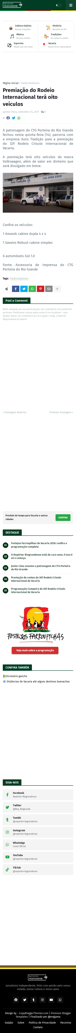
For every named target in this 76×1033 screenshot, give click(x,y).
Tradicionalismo (30, 83)
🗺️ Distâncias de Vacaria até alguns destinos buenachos (36, 681)
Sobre (21, 1022)
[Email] (49, 289)
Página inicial (10, 83)
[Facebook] (8, 118)
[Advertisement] (38, 59)
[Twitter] (13, 118)
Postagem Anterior (15, 412)
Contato (38, 1027)
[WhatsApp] (19, 118)
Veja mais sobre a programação (35, 650)
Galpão (9, 1022)
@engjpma (54, 1016)
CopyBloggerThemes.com (33, 1013)
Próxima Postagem (60, 412)
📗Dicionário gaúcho (15, 676)
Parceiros (65, 1022)
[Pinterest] (40, 289)
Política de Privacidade (42, 1022)
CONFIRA (63, 517)
